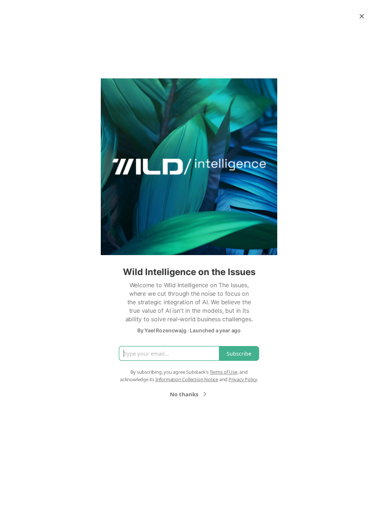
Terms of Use (223, 372)
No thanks (184, 394)
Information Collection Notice (186, 379)
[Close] (361, 16)
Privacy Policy (242, 379)
